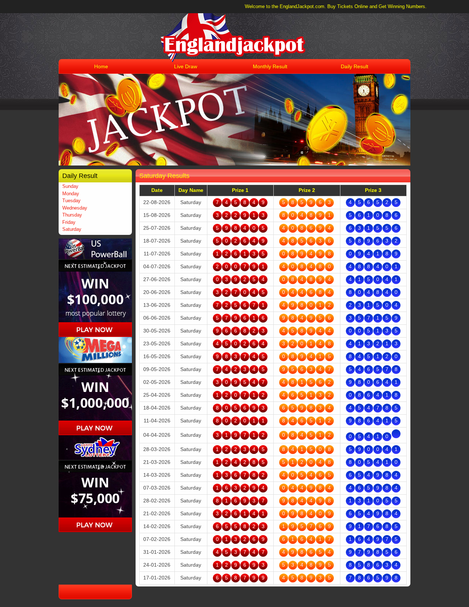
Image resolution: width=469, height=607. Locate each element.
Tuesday (71, 200)
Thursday (72, 215)
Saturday (71, 229)
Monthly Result (270, 66)
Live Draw (185, 66)
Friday (68, 222)
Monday (70, 193)
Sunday (70, 186)
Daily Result (354, 66)
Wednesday (74, 208)
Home (101, 66)
